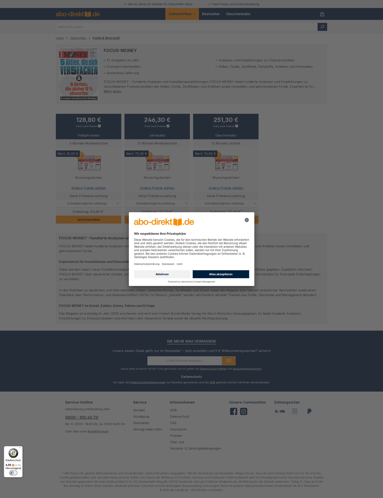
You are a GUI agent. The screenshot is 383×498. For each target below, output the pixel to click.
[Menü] (20, 448)
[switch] (13, 472)
